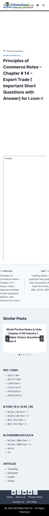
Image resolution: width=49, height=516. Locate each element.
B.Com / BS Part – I (18, 412)
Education (13, 473)
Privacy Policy (35, 497)
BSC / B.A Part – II (17, 424)
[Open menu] (37, 5)
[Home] (4, 51)
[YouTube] (24, 492)
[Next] (42, 338)
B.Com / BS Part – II (18, 416)
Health (11, 477)
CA (9, 452)
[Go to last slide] (7, 338)
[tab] (19, 354)
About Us (20, 497)
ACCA (11, 448)
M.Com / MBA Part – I (19, 440)
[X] (19, 492)
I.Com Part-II (14, 387)
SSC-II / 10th (14, 379)
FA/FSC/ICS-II (15, 395)
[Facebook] (13, 492)
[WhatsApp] (35, 492)
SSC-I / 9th (13, 375)
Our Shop (32, 502)
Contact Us (18, 502)
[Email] (30, 492)
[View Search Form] (43, 5)
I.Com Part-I (14, 383)
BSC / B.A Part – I (17, 420)
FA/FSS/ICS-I (14, 391)
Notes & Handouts (12, 56)
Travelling (13, 469)
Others (11, 481)
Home (10, 497)
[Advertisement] (24, 28)
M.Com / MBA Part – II (19, 444)
